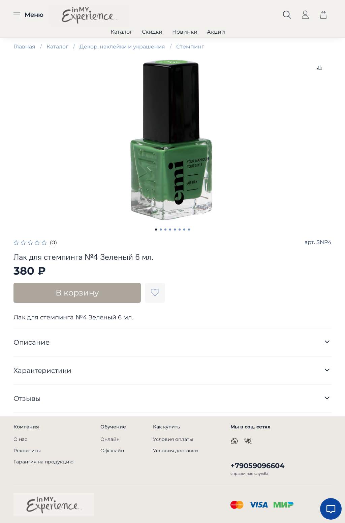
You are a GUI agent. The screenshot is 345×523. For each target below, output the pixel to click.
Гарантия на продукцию (43, 462)
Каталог (121, 32)
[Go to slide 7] (184, 230)
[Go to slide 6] (180, 230)
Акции (216, 32)
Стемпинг (190, 46)
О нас (20, 439)
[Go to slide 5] (175, 230)
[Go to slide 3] (165, 230)
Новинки (184, 32)
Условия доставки (175, 451)
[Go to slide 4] (170, 230)
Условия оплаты (173, 439)
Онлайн (110, 439)
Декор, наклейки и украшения (122, 46)
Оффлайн (112, 451)
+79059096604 (257, 465)
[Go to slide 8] (189, 230)
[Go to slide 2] (161, 230)
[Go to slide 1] (156, 230)
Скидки (152, 32)
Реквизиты (27, 451)
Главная (24, 46)
